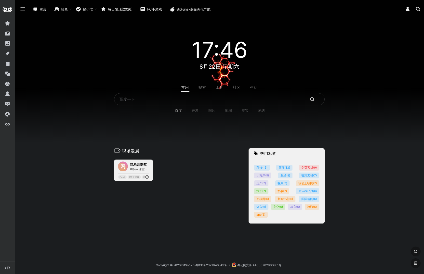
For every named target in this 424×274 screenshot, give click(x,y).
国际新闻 (309, 199)
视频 (282, 183)
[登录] (407, 9)
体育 (261, 207)
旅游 (312, 207)
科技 (261, 167)
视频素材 (309, 175)
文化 (278, 207)
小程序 (262, 175)
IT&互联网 (134, 177)
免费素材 (309, 167)
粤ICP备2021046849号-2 (212, 265)
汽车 (261, 191)
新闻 (284, 167)
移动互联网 (307, 183)
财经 (285, 175)
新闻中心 (285, 199)
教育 (295, 207)
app (260, 214)
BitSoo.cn (188, 265)
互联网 (262, 199)
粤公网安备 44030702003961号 (259, 265)
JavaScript (307, 191)
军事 (282, 191)
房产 (261, 183)
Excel (122, 177)
